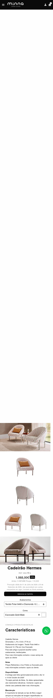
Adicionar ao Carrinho (25, 594)
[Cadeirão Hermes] (25, 436)
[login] (45, 4)
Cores (16, 612)
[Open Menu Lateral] (3, 4)
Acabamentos (25, 602)
